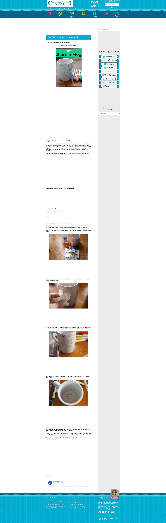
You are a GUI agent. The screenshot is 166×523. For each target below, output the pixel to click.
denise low (55, 481)
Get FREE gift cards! (62, 506)
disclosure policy (67, 42)
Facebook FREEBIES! (51, 507)
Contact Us (80, 504)
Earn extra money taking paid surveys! (55, 504)
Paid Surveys (86, 502)
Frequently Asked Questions (76, 502)
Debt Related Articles (75, 501)
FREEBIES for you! (58, 501)
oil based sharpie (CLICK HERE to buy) (54, 211)
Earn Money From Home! (52, 502)
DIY (48, 42)
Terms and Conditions (75, 507)
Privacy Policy (84, 507)
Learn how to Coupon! (51, 506)
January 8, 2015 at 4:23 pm (59, 482)
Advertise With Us (74, 506)
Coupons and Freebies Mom (60, 4)
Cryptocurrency (49, 501)
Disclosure (81, 506)
